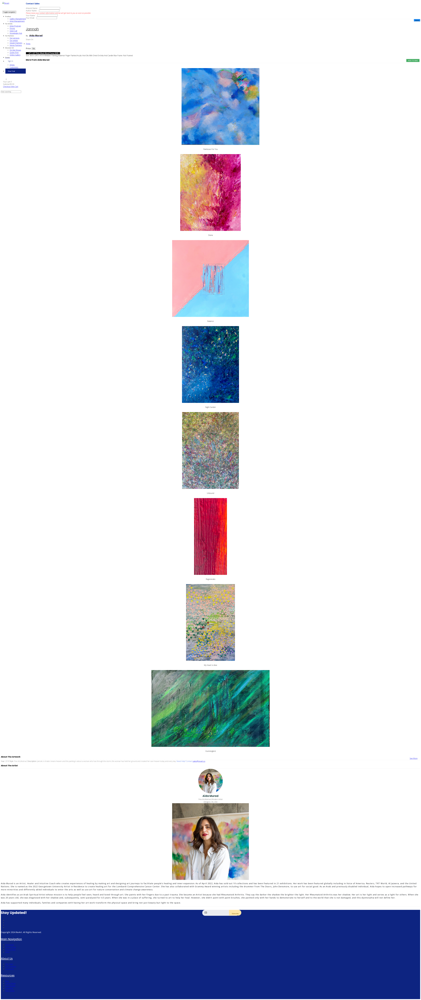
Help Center (10, 990)
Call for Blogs (10, 983)
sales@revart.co (199, 761)
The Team (9, 964)
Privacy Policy (10, 949)
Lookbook (9, 988)
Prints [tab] (28, 43)
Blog (7, 981)
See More (413, 758)
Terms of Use (10, 947)
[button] (5, 79)
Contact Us (9, 969)
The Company (10, 966)
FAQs (7, 952)
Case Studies (10, 986)
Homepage (9, 945)
